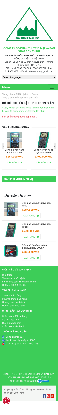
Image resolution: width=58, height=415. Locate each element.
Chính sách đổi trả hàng (14, 316)
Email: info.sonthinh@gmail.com (19, 281)
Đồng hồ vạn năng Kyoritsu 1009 (14, 151)
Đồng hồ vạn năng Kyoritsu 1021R (43, 151)
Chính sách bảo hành (13, 326)
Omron (35, 94)
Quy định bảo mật (11, 323)
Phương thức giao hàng (14, 298)
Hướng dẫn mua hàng (13, 305)
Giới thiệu (7, 274)
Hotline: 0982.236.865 (14, 285)
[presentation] (3, 146)
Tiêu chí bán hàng (11, 295)
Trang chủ (7, 94)
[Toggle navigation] (52, 87)
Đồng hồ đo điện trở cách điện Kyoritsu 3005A (35, 246)
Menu (6, 87)
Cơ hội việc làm (10, 319)
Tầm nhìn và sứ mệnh (13, 278)
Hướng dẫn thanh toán (14, 302)
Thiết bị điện (22, 94)
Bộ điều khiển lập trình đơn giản (21, 97)
